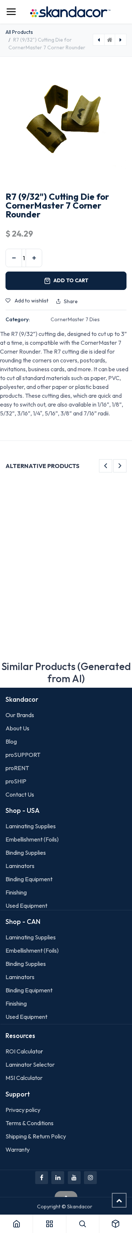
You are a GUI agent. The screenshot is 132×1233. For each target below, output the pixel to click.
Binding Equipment (29, 879)
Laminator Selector (30, 1064)
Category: (18, 319)
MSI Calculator (24, 1077)
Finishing (16, 892)
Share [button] (71, 301)
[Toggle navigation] (11, 11)
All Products (19, 32)
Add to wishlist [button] (31, 300)
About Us (17, 728)
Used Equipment (26, 905)
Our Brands (20, 715)
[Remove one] (14, 258)
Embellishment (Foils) (32, 839)
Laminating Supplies (31, 826)
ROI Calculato (23, 1051)
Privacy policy (23, 1109)
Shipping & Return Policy (36, 1136)
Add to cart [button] (71, 280)
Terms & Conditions (30, 1123)
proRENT (17, 768)
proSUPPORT (23, 754)
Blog (11, 741)
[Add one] (34, 258)
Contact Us (20, 794)
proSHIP (16, 781)
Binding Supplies (26, 852)
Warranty (18, 1149)
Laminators (20, 865)
